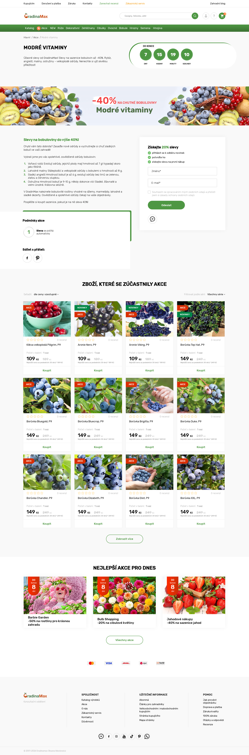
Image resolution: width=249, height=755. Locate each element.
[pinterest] (37, 258)
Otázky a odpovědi (213, 720)
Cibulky (101, 28)
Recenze (208, 724)
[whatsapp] (147, 736)
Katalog (29, 28)
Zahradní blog (217, 3)
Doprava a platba (212, 707)
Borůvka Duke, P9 (190, 421)
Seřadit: (28, 294)
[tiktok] (131, 736)
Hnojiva (157, 28)
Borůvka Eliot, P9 (139, 498)
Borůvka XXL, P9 (190, 498)
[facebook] (27, 258)
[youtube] (124, 736)
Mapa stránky (146, 720)
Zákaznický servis (135, 3)
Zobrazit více (124, 539)
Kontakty (87, 3)
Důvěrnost (88, 721)
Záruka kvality (211, 711)
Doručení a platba (51, 3)
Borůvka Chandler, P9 (39, 498)
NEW (52, 28)
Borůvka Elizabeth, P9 (91, 498)
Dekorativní (72, 28)
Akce (44, 28)
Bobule (123, 28)
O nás (85, 708)
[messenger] (152, 219)
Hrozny (134, 28)
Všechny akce (124, 640)
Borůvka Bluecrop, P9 (91, 421)
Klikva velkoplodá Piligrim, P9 (44, 344)
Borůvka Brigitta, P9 (141, 421)
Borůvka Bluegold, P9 (39, 421)
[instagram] (116, 736)
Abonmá (144, 699)
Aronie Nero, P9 (87, 344)
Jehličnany (88, 28)
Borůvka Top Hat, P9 (192, 344)
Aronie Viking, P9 (139, 344)
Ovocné (112, 28)
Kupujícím (29, 3)
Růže (61, 28)
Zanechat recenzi (109, 3)
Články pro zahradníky (151, 704)
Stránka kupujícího (149, 715)
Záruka (72, 3)
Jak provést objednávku (210, 701)
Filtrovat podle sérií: (194, 294)
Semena (145, 28)
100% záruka (210, 715)
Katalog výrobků (91, 699)
